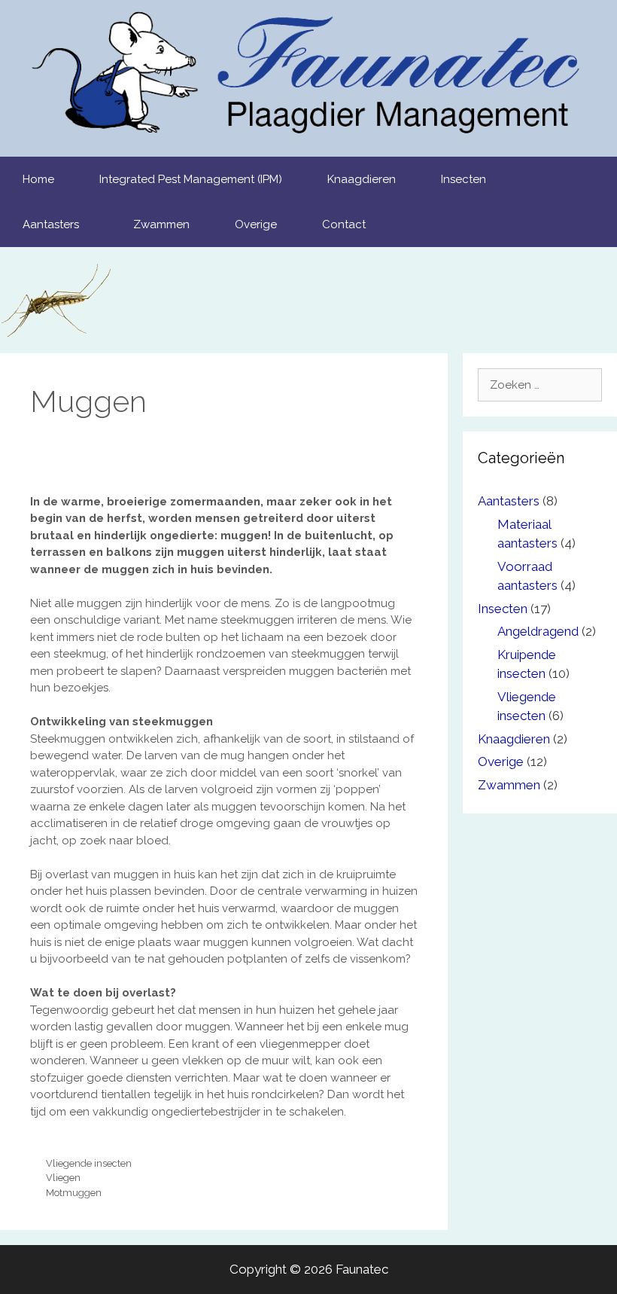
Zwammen (161, 224)
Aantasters (51, 224)
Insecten (463, 179)
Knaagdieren (361, 179)
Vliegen (63, 1177)
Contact (344, 224)
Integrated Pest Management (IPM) (190, 179)
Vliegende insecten (89, 1163)
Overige (256, 224)
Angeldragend (538, 631)
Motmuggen (74, 1192)
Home (38, 179)
